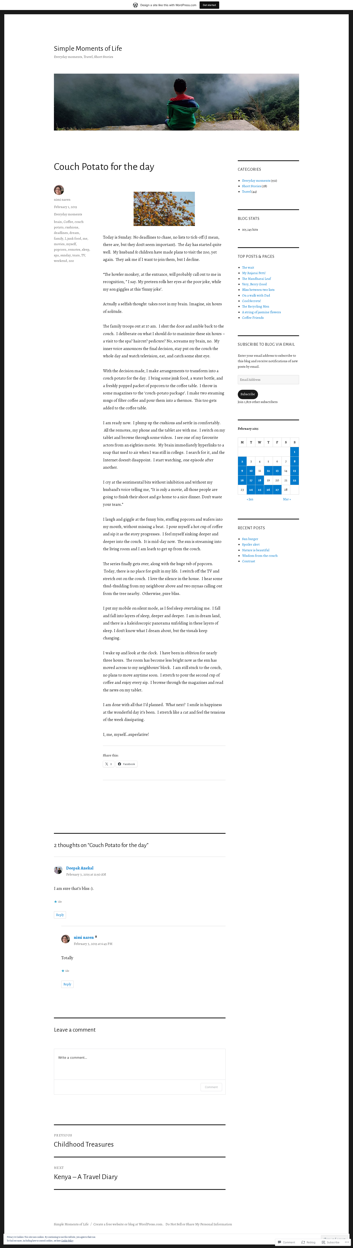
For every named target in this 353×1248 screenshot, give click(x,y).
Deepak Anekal (79, 868)
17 (251, 480)
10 (251, 470)
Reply (60, 914)
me (85, 238)
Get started (209, 5)
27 (277, 489)
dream (74, 232)
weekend (60, 260)
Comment (211, 1087)
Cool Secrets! (251, 301)
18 (259, 480)
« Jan (250, 499)
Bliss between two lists (258, 289)
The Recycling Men (255, 306)
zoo (71, 260)
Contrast (248, 561)
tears (76, 255)
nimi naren (62, 199)
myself (71, 244)
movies (59, 244)
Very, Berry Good (254, 284)
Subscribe (248, 394)
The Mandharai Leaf (256, 278)
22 (294, 480)
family (58, 238)
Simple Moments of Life (88, 48)
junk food (74, 238)
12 (268, 470)
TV (83, 255)
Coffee (68, 221)
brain (58, 221)
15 (294, 470)
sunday (65, 255)
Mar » (287, 499)
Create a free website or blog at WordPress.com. (128, 1224)
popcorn (60, 249)
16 (242, 480)
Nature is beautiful (255, 550)
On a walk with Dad (256, 295)
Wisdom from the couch (260, 555)
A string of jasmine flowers (261, 312)
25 (259, 489)
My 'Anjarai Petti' (254, 273)
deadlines (61, 232)
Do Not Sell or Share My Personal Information (198, 1224)
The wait (248, 267)
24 (251, 489)
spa (56, 255)
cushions (71, 227)
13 (277, 470)
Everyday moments (68, 214)
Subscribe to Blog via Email (266, 344)
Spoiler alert (251, 544)
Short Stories (251, 186)
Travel (246, 191)
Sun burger (250, 539)
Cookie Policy (67, 1240)
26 (268, 489)
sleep (85, 249)
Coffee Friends (253, 317)
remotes (74, 249)
